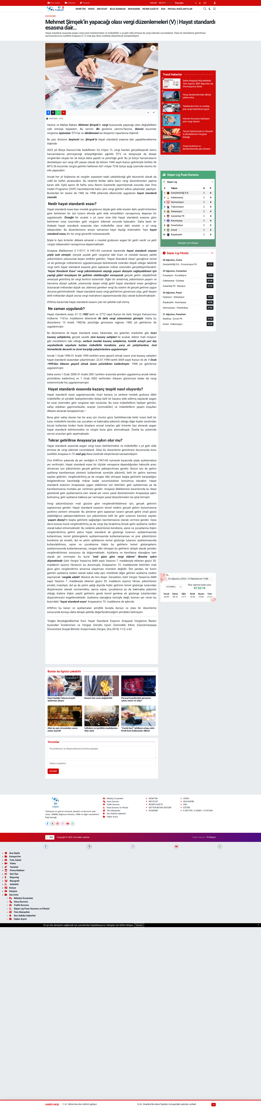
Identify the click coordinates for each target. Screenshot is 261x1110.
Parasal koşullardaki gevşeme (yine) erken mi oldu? (136, 699)
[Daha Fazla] (63, 112)
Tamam (139, 925)
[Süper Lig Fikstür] (212, 253)
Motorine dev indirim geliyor (82, 1104)
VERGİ (91, 8)
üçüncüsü (64, 133)
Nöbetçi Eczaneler (115, 798)
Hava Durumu (113, 801)
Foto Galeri (55, 3)
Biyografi (14, 880)
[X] (52, 823)
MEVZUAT (102, 8)
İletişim (13, 891)
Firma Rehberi (16, 870)
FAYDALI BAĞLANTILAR (180, 8)
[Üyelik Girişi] (213, 3)
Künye (12, 887)
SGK (163, 8)
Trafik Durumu (113, 804)
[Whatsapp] (72, 823)
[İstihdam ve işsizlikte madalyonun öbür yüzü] (101, 715)
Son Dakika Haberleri (116, 813)
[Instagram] (62, 823)
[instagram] (132, 846)
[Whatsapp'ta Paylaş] (58, 112)
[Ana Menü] (214, 9)
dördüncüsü (91, 133)
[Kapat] (259, 925)
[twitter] (89, 846)
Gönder (53, 771)
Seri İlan (13, 874)
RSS (51, 837)
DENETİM (81, 8)
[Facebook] (47, 823)
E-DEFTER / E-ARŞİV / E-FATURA (198, 810)
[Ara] (205, 9)
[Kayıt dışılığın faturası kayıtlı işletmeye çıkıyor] (65, 685)
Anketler (14, 884)
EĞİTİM (186, 807)
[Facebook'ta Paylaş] (48, 112)
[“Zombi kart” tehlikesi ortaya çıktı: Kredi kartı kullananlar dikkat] (138, 715)
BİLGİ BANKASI (118, 8)
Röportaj (14, 877)
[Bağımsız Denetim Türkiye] (55, 8)
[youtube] (176, 846)
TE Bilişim (211, 837)
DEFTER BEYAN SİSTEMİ (160, 807)
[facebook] (45, 846)
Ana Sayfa (14, 853)
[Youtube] (67, 823)
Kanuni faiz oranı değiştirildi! (98, 698)
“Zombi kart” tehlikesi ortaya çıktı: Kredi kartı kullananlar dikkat (138, 729)
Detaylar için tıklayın (188, 243)
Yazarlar (86, 3)
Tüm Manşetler (113, 810)
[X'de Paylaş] (53, 112)
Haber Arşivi (112, 816)
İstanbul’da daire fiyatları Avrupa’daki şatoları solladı (169, 1104)
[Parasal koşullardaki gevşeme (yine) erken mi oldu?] (138, 685)
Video (12, 863)
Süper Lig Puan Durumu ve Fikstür (32, 908)
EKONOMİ (50, 16)
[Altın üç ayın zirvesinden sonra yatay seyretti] (65, 715)
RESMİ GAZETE (150, 8)
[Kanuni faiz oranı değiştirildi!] (101, 685)
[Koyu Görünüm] (210, 9)
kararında (119, 250)
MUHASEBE (134, 8)
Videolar (71, 3)
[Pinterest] (57, 823)
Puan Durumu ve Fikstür (117, 807)
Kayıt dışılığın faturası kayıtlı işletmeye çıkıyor (61, 699)
